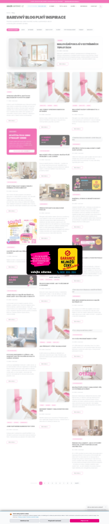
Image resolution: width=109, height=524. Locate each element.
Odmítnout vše (24, 521)
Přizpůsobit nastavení (54, 521)
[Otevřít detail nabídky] (54, 260)
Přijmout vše (84, 521)
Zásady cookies (22, 517)
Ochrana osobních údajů (32, 517)
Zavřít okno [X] (54, 277)
